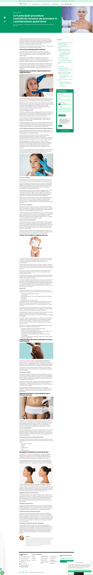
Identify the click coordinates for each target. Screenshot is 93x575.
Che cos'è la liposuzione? (64, 75)
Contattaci (62, 4)
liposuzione (25, 420)
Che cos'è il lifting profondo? (64, 52)
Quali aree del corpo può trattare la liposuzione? (66, 77)
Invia (60, 125)
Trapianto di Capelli (45, 4)
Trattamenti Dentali (36, 4)
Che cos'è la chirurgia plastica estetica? (64, 47)
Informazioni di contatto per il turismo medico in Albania (7, 567)
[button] (91, 562)
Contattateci (63, 86)
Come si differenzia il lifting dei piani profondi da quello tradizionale (65, 55)
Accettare (80, 571)
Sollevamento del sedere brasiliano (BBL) (28, 360)
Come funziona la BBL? (63, 70)
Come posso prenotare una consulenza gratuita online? (7, 569)
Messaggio (60, 106)
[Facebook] (4, 17)
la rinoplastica (28, 454)
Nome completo (60, 94)
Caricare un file (60, 113)
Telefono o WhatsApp (61, 102)
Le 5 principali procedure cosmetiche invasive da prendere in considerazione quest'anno (65, 44)
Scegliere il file (62, 115)
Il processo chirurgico (64, 57)
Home (29, 4)
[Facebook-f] (20, 572)
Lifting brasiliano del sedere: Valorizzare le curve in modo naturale (65, 68)
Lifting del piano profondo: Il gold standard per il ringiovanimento (64, 50)
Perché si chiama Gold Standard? (66, 60)
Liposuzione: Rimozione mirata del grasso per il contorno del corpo (64, 73)
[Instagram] (4, 21)
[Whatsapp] (26, 572)
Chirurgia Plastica (54, 4)
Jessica (62, 84)
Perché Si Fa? (61, 66)
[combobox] (59, 104)
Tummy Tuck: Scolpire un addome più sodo (65, 63)
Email (59, 98)
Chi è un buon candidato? (64, 59)
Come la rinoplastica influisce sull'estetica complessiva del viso (65, 82)
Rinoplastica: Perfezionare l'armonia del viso (65, 80)
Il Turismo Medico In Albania (23, 555)
